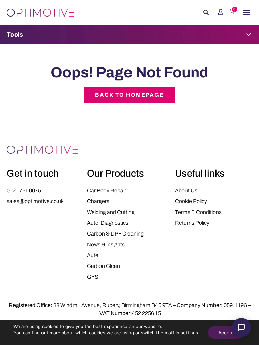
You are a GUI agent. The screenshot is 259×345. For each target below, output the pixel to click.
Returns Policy (192, 223)
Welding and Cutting (111, 212)
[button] (206, 12)
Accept (226, 332)
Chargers (98, 201)
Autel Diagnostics (107, 223)
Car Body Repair (106, 190)
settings (189, 332)
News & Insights (106, 244)
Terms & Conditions (198, 212)
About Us (186, 190)
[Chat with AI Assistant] (241, 327)
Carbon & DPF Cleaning (115, 234)
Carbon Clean (103, 266)
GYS (92, 277)
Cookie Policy (191, 201)
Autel (93, 255)
